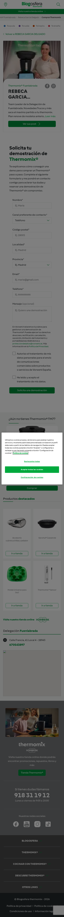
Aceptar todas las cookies (32, 469)
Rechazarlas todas (32, 461)
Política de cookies (20, 453)
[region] (32, 458)
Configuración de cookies (32, 477)
